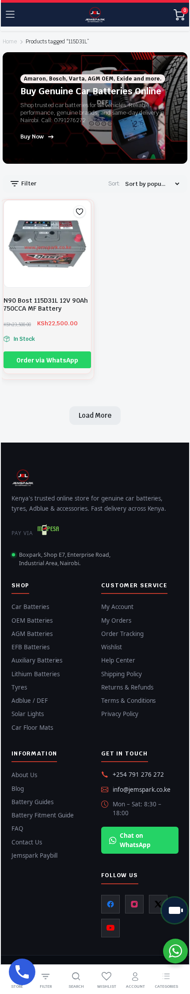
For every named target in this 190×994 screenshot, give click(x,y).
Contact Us (26, 842)
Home (10, 41)
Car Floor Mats (32, 728)
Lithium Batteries (35, 674)
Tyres (19, 687)
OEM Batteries (32, 620)
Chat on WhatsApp (135, 840)
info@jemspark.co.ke (142, 790)
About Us (24, 775)
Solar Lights (27, 714)
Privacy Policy (119, 714)
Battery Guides (32, 802)
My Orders (116, 620)
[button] (79, 211)
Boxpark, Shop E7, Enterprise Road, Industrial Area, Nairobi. (64, 559)
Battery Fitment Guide (42, 815)
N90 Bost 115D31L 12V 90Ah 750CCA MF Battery (46, 304)
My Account (117, 607)
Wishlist (111, 647)
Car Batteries (30, 607)
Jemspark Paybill (34, 855)
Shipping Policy (121, 674)
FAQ (17, 828)
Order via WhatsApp (47, 360)
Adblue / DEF (29, 701)
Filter (28, 183)
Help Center (118, 660)
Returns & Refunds (127, 687)
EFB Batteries (30, 647)
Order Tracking (122, 634)
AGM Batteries (32, 634)
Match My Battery (174, 910)
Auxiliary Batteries (36, 660)
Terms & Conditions (128, 701)
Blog (17, 789)
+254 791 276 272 (138, 774)
